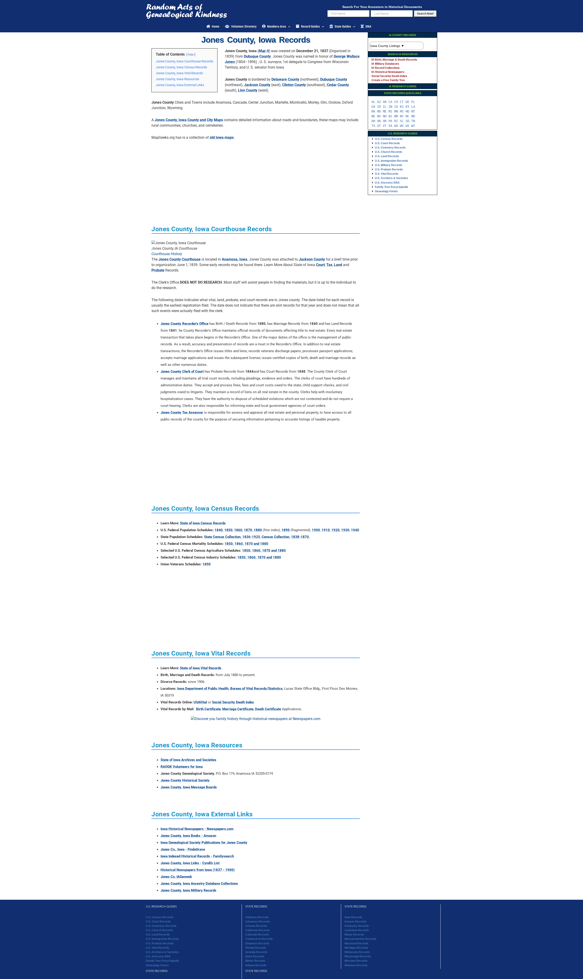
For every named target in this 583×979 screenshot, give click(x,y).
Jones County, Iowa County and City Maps (189, 120)
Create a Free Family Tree (388, 80)
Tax (329, 265)
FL (413, 102)
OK (379, 121)
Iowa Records (353, 917)
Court (320, 265)
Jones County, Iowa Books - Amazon (188, 836)
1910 (326, 530)
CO (396, 102)
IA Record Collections (385, 67)
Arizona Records (256, 926)
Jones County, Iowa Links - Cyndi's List (190, 863)
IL (384, 106)
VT (384, 126)
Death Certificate (268, 709)
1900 (316, 530)
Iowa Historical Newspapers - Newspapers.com (197, 829)
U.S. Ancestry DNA (387, 182)
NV (379, 116)
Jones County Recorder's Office (184, 324)
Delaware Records (257, 943)
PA (390, 121)
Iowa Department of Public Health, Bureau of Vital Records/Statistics (230, 689)
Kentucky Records (357, 926)
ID (379, 106)
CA (390, 102)
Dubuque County (257, 56)
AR (384, 102)
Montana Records (356, 965)
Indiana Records (255, 965)
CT (402, 102)
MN (396, 111)
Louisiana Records (357, 930)
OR (384, 121)
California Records (257, 930)
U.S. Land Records (387, 156)
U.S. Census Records (389, 139)
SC (402, 121)
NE (373, 116)
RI (396, 121)
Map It (264, 51)
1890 (285, 530)
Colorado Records (257, 934)
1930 (345, 530)
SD (407, 121)
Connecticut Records (259, 939)
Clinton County (294, 85)
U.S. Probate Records (389, 169)
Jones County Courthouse (180, 259)
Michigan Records (356, 947)
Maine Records (354, 934)
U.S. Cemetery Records (390, 147)
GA (373, 106)
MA (373, 111)
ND (413, 116)
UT (379, 126)
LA (413, 106)
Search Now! (425, 13)
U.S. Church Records (388, 152)
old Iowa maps (222, 137)
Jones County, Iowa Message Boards (189, 787)
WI (407, 126)
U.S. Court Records (387, 143)
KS (402, 106)
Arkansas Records (257, 921)
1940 (355, 530)
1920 (335, 530)
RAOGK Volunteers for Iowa (182, 767)
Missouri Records (356, 960)
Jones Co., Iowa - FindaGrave (183, 849)
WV (402, 126)
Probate (157, 270)
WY (413, 126)
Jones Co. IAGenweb (176, 877)
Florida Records (255, 947)
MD (379, 111)
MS (402, 111)
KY (407, 106)
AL (373, 102)
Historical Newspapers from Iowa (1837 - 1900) (198, 870)
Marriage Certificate (237, 709)
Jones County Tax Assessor (182, 412)
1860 (238, 530)
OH (373, 121)
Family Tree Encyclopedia (391, 187)
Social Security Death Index (233, 702)
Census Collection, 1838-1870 (285, 537)
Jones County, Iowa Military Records (188, 890)
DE (407, 102)
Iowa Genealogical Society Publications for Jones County (204, 843)
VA (390, 126)
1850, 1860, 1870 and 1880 (246, 544)
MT (413, 111)
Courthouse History (166, 254)
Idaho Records (254, 956)
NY (402, 116)
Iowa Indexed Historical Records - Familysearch (197, 856)
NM (396, 116)
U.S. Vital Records (386, 173)
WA (396, 126)
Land (338, 265)
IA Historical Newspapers (387, 72)
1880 (258, 530)
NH (384, 116)
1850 (228, 530)
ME (384, 111)
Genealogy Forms (386, 191)
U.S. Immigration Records (391, 160)
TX (373, 126)
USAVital (200, 702)
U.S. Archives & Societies (391, 178)
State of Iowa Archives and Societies (188, 760)
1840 (219, 530)
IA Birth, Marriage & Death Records (394, 59)
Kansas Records (355, 921)
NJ (390, 116)
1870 (248, 530)
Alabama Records (257, 917)
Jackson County (257, 85)
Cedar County (338, 85)
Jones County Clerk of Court (182, 371)
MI (390, 111)
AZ (379, 102)
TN (413, 121)
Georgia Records (256, 952)
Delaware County (285, 79)
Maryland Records (356, 943)
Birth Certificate (208, 709)
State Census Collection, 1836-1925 (232, 537)
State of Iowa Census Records (203, 523)
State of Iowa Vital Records (200, 668)
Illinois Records (255, 960)
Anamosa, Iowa (234, 259)
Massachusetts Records (360, 939)
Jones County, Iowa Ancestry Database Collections (199, 884)
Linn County (247, 90)
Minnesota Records (357, 952)
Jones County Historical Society (185, 780)
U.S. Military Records (388, 165)
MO (407, 111)
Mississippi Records (358, 956)
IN (390, 106)
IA (396, 106)
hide (191, 54)
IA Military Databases (385, 63)
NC (407, 116)
